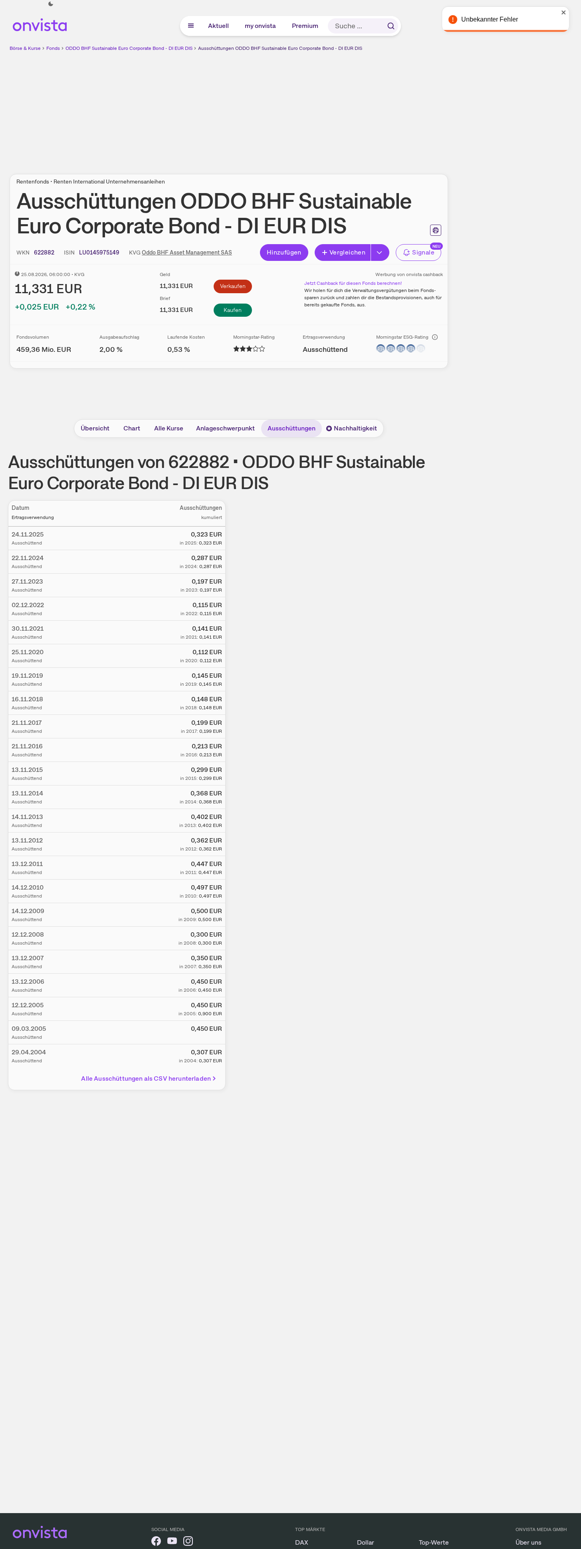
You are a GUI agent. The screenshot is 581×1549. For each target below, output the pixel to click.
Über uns (528, 1542)
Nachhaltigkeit (355, 428)
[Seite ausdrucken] (435, 230)
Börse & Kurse (25, 48)
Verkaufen (233, 286)
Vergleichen (347, 252)
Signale (423, 252)
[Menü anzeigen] (191, 26)
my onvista (260, 26)
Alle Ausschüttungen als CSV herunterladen (146, 1078)
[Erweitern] (380, 252)
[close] (569, 12)
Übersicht (95, 428)
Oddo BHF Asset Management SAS (187, 252)
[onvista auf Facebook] (156, 1542)
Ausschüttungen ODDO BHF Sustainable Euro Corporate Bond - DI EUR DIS (280, 48)
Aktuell (218, 26)
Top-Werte (434, 1542)
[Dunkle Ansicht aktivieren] (51, 4)
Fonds (53, 48)
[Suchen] (391, 26)
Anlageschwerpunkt (225, 428)
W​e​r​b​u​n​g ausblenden (298, 108)
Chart (131, 428)
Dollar (365, 1542)
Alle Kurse (168, 428)
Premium (305, 26)
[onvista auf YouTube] (172, 1542)
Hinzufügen (284, 252)
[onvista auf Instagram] (188, 1542)
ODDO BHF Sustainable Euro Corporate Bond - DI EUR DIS (128, 48)
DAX (301, 1542)
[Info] (434, 337)
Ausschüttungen (291, 428)
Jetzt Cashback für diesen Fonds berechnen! (353, 283)
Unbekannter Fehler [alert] (494, 19)
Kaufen (233, 310)
